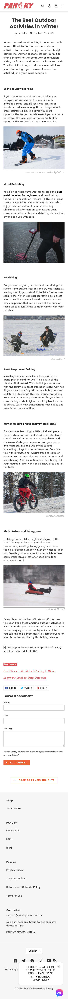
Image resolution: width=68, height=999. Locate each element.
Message (8, 728)
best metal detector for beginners (32, 193)
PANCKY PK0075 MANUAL (21, 932)
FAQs (9, 839)
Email (6, 715)
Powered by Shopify (43, 988)
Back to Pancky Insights (36, 780)
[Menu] (62, 5)
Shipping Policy (15, 878)
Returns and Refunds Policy (23, 887)
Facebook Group (26, 922)
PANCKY (28, 988)
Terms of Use (14, 896)
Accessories (13, 808)
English (33, 951)
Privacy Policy (14, 870)
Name (6, 702)
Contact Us (13, 830)
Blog (9, 848)
